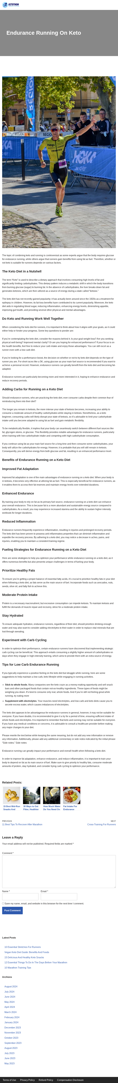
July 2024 (9, 992)
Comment (8, 853)
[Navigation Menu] (114, 4)
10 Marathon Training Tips (17, 967)
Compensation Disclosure (70, 1080)
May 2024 (9, 1002)
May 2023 (9, 1063)
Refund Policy (46, 1080)
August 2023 (10, 1048)
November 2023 (12, 1032)
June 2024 (9, 997)
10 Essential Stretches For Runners (22, 947)
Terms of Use (9, 1080)
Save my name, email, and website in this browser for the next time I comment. (44, 903)
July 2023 (9, 1053)
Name (6, 891)
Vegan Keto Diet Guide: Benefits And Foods (26, 952)
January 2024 (11, 1022)
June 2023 (9, 1058)
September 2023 (12, 1043)
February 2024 (11, 1017)
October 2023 (11, 1038)
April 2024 (9, 1007)
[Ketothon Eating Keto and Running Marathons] (10, 5)
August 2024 (10, 986)
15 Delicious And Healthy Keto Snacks (24, 957)
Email (44, 891)
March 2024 (10, 1012)
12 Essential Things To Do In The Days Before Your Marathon (35, 962)
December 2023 (12, 1027)
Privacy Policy (27, 1080)
